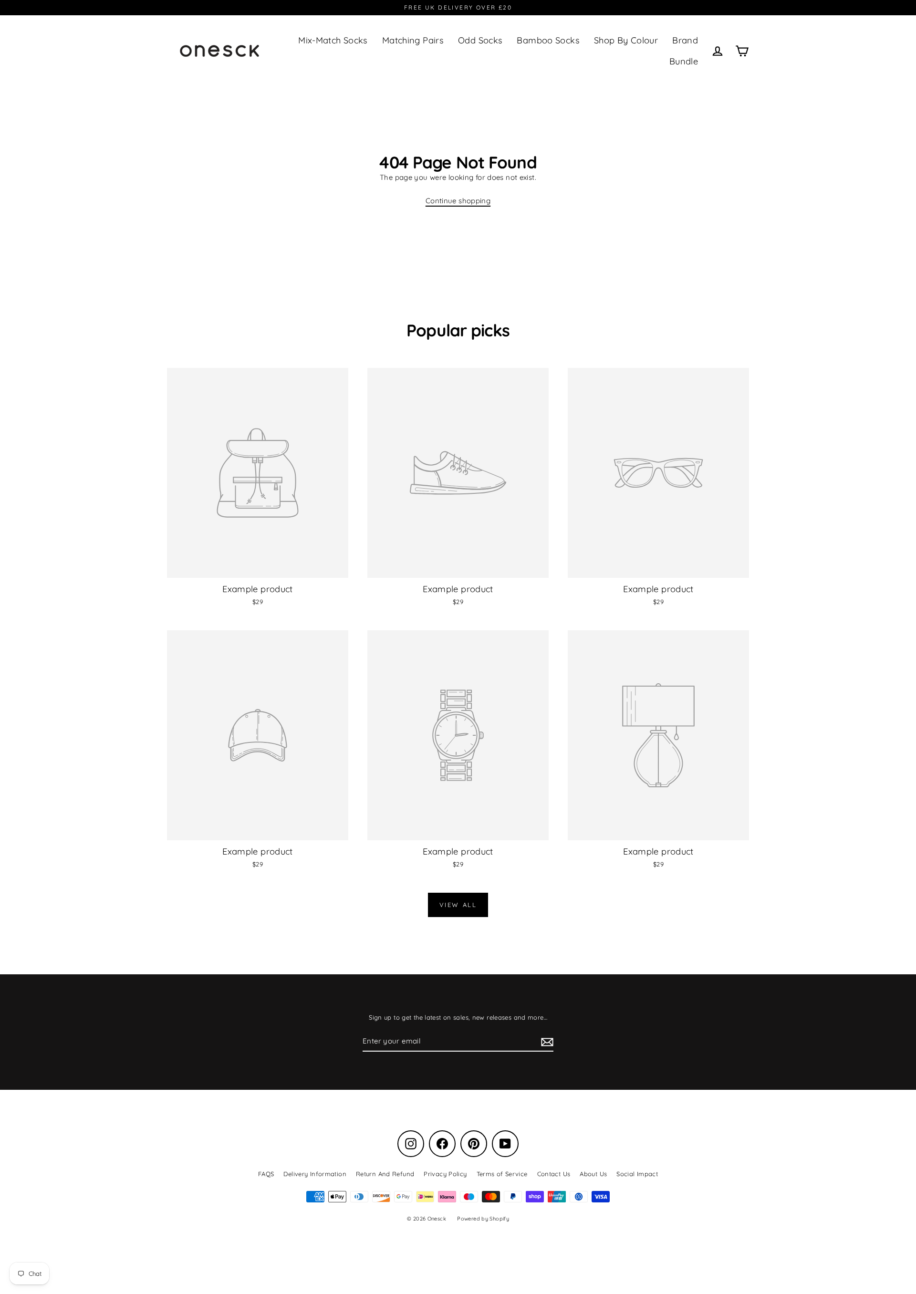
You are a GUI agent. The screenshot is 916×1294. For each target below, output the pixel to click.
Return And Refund (385, 1174)
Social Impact (637, 1174)
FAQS (266, 1174)
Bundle (683, 61)
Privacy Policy (445, 1174)
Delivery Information (314, 1174)
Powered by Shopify (483, 1218)
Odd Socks (480, 40)
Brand (685, 40)
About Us (593, 1174)
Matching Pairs (413, 40)
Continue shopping (458, 200)
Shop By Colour (626, 40)
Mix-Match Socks (333, 40)
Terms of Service (502, 1174)
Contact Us (554, 1174)
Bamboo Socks (548, 40)
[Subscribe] (545, 1042)
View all (458, 904)
